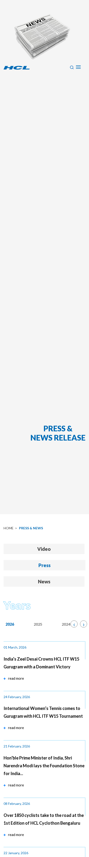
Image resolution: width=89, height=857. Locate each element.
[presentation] (73, 624)
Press (44, 565)
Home (9, 528)
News (44, 581)
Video (44, 549)
